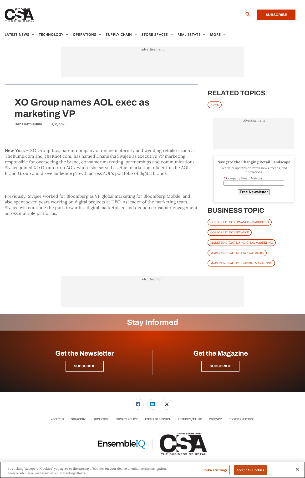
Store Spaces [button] (155, 34)
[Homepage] (19, 15)
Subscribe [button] (84, 366)
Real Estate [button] (189, 34)
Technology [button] (51, 34)
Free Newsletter (254, 192)
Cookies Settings (241, 419)
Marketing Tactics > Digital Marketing (241, 242)
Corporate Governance (229, 232)
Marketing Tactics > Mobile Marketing (241, 263)
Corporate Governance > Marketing (239, 222)
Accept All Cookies (250, 470)
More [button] (215, 34)
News (214, 104)
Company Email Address (243, 178)
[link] (138, 404)
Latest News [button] (17, 34)
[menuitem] (22, 34)
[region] (152, 470)
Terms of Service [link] (158, 419)
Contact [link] (215, 419)
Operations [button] (84, 34)
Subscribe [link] (78, 419)
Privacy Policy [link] (126, 419)
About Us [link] (57, 419)
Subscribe (276, 15)
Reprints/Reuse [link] (190, 419)
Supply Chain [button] (119, 34)
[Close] (297, 469)
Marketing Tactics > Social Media (237, 253)
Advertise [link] (100, 419)
